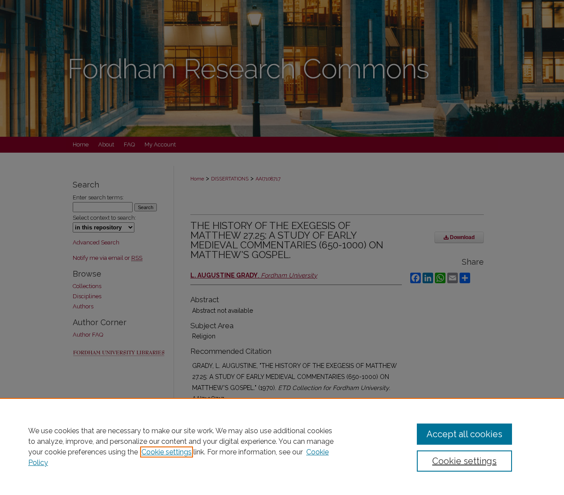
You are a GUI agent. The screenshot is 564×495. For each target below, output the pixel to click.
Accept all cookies (464, 434)
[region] (282, 446)
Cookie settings (166, 452)
